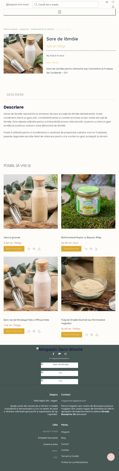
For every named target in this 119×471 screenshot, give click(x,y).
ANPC (55, 451)
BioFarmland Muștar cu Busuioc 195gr (81, 237)
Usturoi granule (12, 237)
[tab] (15, 95)
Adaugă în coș (71, 249)
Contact (65, 444)
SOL (56, 457)
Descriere (15, 94)
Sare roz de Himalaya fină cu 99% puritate (26, 319)
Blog (63, 438)
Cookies (65, 450)
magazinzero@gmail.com (73, 400)
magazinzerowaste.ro (60, 358)
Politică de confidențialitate (74, 462)
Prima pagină (11, 29)
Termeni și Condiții (70, 456)
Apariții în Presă (50, 431)
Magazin (24, 29)
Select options (14, 249)
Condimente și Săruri (42, 29)
